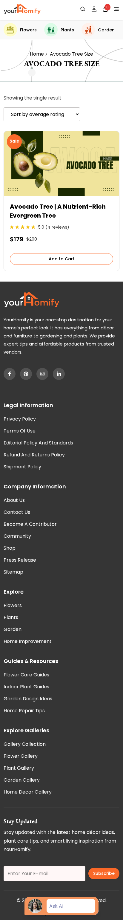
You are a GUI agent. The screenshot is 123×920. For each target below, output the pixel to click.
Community (17, 536)
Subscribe (104, 873)
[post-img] (61, 194)
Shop (10, 548)
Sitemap (13, 571)
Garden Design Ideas (28, 698)
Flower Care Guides (26, 674)
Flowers (28, 30)
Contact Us (17, 512)
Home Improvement (28, 641)
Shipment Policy (22, 466)
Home (37, 54)
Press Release (20, 560)
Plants (67, 30)
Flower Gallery (21, 756)
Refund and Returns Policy (34, 454)
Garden (106, 30)
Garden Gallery (22, 780)
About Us (14, 500)
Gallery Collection (25, 744)
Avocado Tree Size (71, 54)
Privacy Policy (20, 418)
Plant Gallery (19, 768)
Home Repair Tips (24, 710)
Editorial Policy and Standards (38, 442)
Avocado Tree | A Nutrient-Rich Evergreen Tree (58, 211)
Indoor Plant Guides (26, 686)
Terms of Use (20, 430)
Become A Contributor (30, 524)
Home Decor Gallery (28, 791)
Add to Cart (62, 259)
